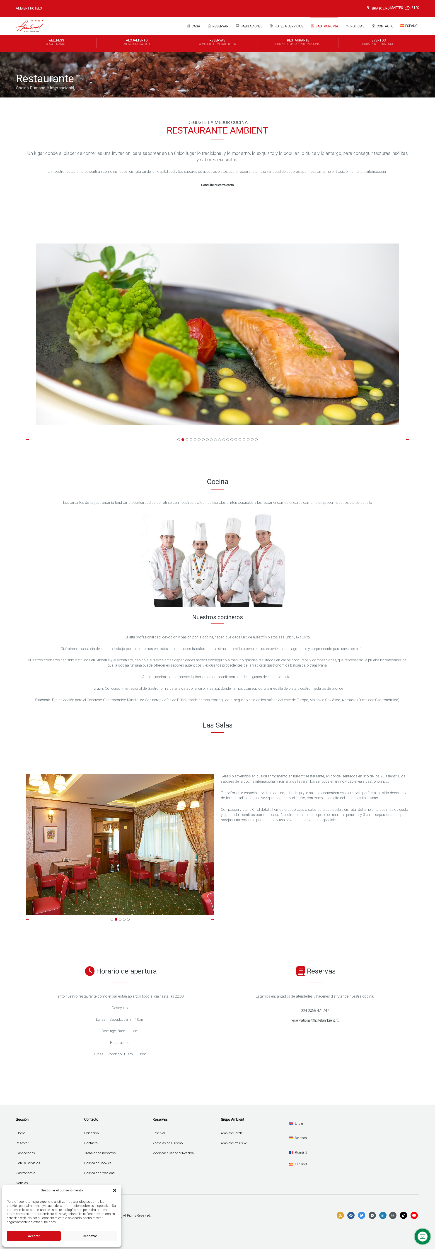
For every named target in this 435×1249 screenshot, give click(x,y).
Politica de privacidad (99, 1173)
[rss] (340, 1215)
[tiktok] (403, 1215)
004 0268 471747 (315, 1010)
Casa (195, 26)
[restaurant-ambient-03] (217, 334)
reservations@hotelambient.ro (315, 1020)
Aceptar (34, 1236)
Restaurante (298, 42)
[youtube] (414, 1215)
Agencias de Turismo (167, 1143)
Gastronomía (326, 26)
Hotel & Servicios (288, 26)
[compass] (372, 1215)
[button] (114, 1190)
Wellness (56, 42)
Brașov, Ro (381, 8)
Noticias (357, 26)
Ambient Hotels (29, 8)
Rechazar (90, 1236)
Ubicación (91, 1133)
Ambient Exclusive (234, 1143)
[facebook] (351, 1215)
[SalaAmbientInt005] (120, 844)
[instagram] (393, 1215)
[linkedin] (383, 1215)
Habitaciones (251, 26)
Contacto (385, 26)
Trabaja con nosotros (100, 1153)
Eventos (378, 42)
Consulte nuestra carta (217, 185)
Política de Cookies (97, 1163)
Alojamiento (136, 42)
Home (21, 1133)
